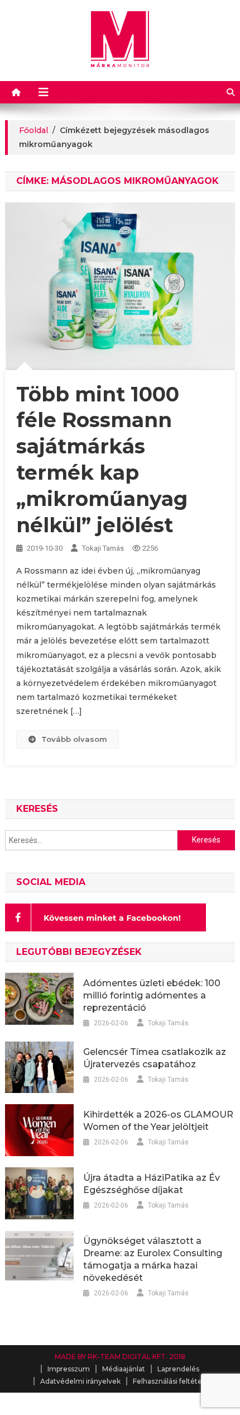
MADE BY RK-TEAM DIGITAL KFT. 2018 (120, 1356)
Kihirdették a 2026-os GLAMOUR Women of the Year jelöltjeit (158, 1120)
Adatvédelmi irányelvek (80, 1381)
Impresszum (68, 1369)
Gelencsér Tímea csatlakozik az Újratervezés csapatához (154, 1058)
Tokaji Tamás (103, 548)
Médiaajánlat (123, 1369)
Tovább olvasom (74, 739)
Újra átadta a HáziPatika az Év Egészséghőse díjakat (151, 1183)
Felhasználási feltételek (172, 1381)
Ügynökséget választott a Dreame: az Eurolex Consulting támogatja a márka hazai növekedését (152, 1259)
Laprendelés (178, 1369)
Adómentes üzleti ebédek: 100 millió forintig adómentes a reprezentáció (151, 995)
